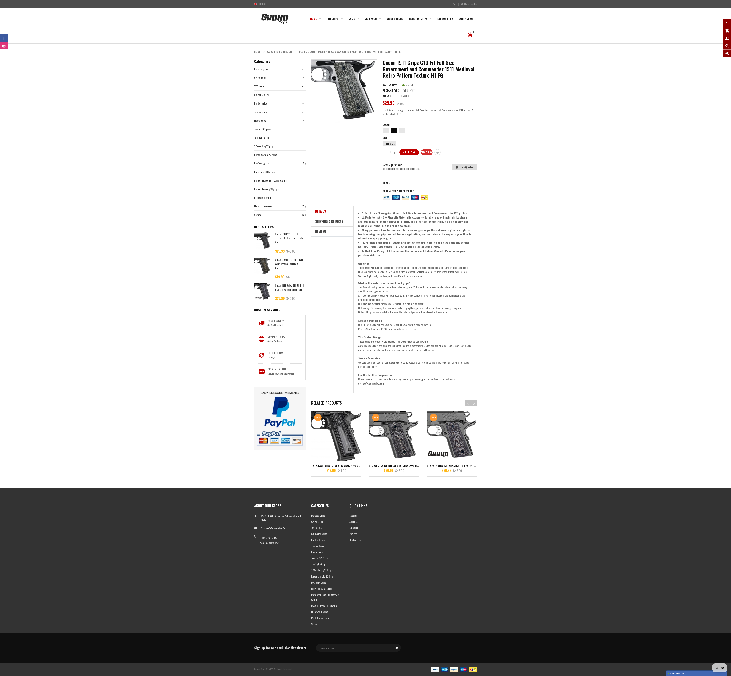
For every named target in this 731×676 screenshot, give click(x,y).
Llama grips (260, 120)
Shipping (353, 528)
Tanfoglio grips (261, 138)
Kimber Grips (318, 540)
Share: (386, 182)
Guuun (405, 95)
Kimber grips (260, 103)
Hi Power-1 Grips (319, 612)
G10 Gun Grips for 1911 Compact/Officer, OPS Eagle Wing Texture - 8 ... (404, 465)
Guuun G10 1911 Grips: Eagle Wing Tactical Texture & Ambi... (289, 264)
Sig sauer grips (261, 95)
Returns (353, 534)
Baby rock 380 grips (264, 172)
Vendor (387, 95)
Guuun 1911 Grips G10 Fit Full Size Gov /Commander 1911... (289, 287)
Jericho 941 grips (262, 129)
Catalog (353, 515)
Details (320, 211)
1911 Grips (316, 528)
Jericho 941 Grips (319, 558)
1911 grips (259, 86)
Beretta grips (261, 69)
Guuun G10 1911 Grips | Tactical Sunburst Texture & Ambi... (289, 238)
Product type (391, 90)
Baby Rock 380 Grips (321, 589)
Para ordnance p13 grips (266, 189)
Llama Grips (317, 552)
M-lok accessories (263, 206)
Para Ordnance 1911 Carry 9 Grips (325, 597)
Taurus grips (260, 112)
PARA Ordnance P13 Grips (324, 606)
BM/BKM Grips (318, 582)
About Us (353, 522)
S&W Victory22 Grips (322, 570)
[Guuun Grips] (454, 669)
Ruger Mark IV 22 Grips (322, 576)
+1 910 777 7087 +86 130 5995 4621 (266, 540)
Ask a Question (466, 167)
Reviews (320, 231)
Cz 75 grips (260, 78)
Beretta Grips (318, 515)
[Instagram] (4, 45)
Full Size (389, 144)
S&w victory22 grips (264, 146)
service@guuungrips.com (274, 528)
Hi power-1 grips (262, 198)
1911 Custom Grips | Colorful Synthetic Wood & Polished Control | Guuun (347, 465)
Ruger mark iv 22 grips (265, 155)
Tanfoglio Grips (319, 564)
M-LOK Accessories (320, 618)
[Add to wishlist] (437, 152)
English (263, 4)
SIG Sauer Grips (319, 534)
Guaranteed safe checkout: (398, 191)
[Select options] (336, 448)
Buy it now (427, 152)
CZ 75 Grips (317, 522)
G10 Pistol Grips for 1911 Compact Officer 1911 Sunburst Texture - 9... (461, 465)
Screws (257, 215)
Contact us (355, 540)
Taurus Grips (317, 546)
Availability (390, 85)
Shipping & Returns (329, 221)
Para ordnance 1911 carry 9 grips (270, 180)
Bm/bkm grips (261, 163)
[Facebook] (4, 38)
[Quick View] (347, 448)
